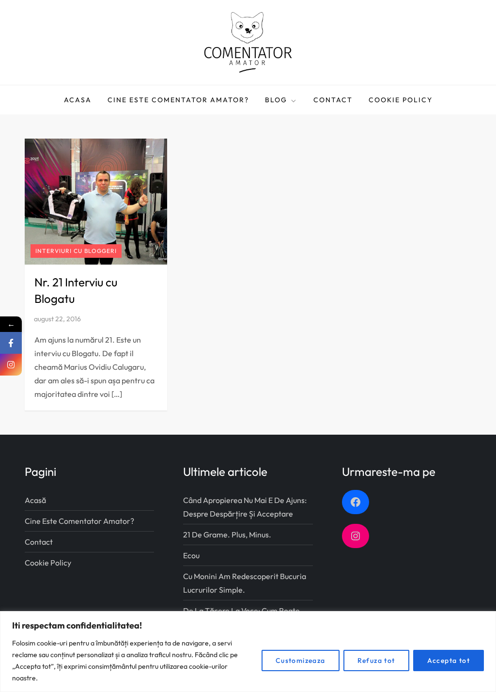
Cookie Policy (401, 99)
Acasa (78, 99)
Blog (276, 99)
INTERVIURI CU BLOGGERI (76, 250)
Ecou (191, 555)
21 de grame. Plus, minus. (227, 534)
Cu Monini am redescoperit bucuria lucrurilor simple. (244, 583)
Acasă (35, 500)
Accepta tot (448, 660)
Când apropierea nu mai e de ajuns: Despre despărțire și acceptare (245, 507)
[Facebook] (11, 343)
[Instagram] (11, 365)
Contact (333, 99)
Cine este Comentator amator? (178, 99)
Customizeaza (301, 660)
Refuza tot (376, 660)
